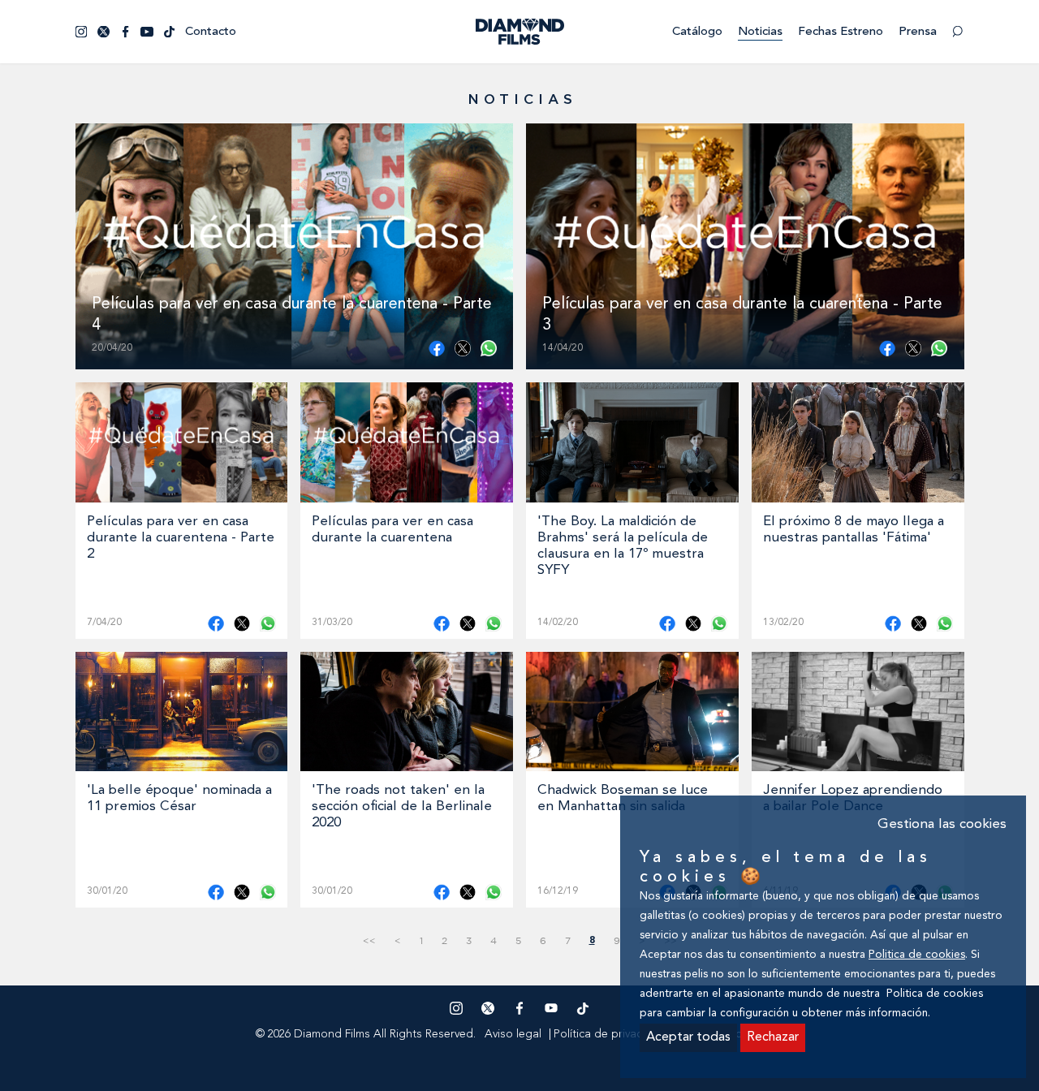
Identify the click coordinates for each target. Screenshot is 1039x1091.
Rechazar (773, 1037)
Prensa (918, 32)
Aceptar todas (688, 1037)
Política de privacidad (610, 1034)
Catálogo (697, 32)
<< (369, 940)
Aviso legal (513, 1034)
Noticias (760, 32)
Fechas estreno (840, 32)
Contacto (210, 32)
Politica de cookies (917, 955)
